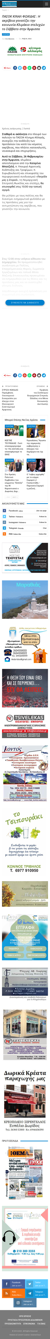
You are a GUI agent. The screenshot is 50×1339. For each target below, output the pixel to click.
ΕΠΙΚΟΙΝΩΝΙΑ (29, 1324)
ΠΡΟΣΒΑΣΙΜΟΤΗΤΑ (13, 1324)
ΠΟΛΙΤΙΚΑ (6, 34)
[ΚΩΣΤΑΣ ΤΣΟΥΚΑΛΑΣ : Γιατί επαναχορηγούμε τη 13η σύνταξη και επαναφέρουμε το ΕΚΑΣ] (14, 431)
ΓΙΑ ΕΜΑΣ (41, 1324)
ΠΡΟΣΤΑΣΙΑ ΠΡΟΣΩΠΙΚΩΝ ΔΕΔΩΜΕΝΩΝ (25, 1320)
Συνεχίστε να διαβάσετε (25, 302)
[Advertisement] (25, 97)
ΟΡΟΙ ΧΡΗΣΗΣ (25, 1316)
